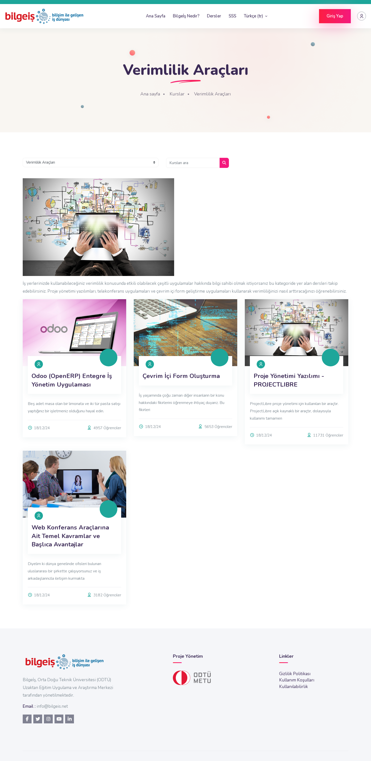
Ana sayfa (150, 94)
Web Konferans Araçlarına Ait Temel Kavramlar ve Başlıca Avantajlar (70, 535)
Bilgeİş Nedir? (186, 16)
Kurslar (177, 94)
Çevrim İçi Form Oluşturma (181, 376)
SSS (232, 16)
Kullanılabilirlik (293, 687)
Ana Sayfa (155, 16)
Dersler (214, 16)
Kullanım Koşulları (296, 680)
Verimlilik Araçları (212, 94)
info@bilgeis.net (52, 706)
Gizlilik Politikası (294, 674)
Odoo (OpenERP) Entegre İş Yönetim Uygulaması (72, 380)
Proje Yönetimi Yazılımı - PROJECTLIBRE (289, 380)
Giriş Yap (335, 16)
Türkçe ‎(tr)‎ (254, 16)
